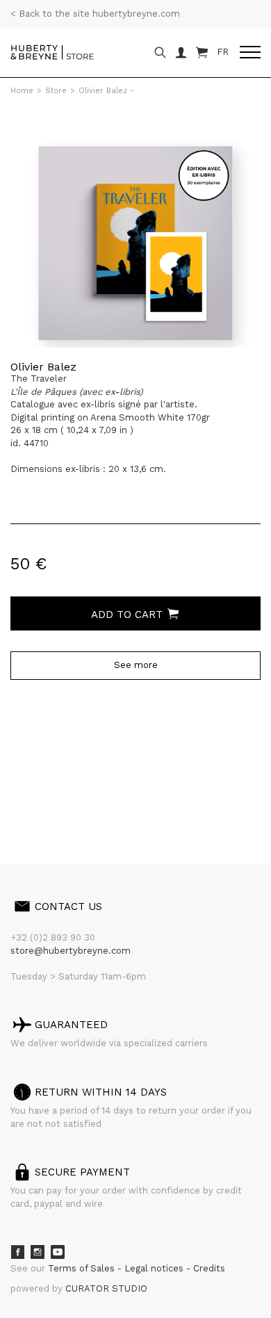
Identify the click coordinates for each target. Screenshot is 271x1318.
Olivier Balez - (106, 90)
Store (56, 90)
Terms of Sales (82, 1268)
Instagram (37, 1252)
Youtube (58, 1252)
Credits (209, 1268)
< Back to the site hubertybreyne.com (95, 13)
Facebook (17, 1252)
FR (223, 52)
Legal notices (155, 1268)
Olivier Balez (43, 366)
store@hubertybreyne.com (70, 950)
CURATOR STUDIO (106, 1288)
